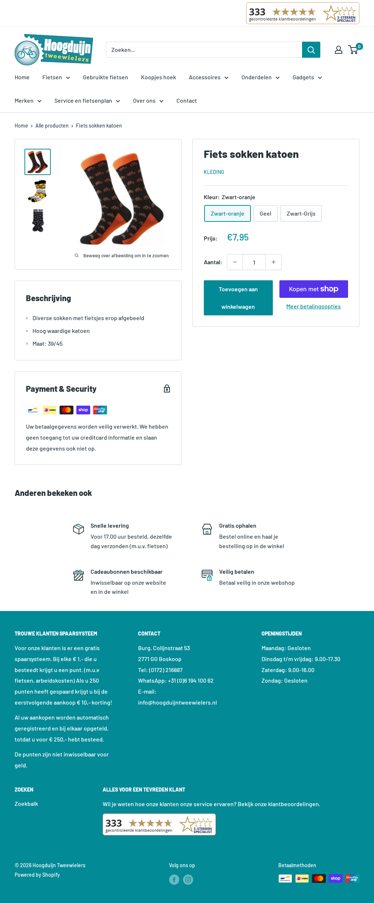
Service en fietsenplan (83, 100)
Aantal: (213, 261)
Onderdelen (256, 76)
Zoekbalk (26, 803)
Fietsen (52, 76)
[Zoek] (311, 50)
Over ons (144, 100)
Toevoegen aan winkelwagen (238, 297)
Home (22, 76)
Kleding (214, 172)
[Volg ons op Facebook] (174, 879)
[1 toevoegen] (235, 262)
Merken (24, 100)
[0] (353, 49)
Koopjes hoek (158, 76)
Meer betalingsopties (313, 306)
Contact (186, 100)
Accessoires (205, 76)
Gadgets (303, 76)
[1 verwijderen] (273, 262)
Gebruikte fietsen (105, 76)
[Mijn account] (338, 50)
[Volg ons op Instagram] (188, 879)
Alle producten (52, 125)
